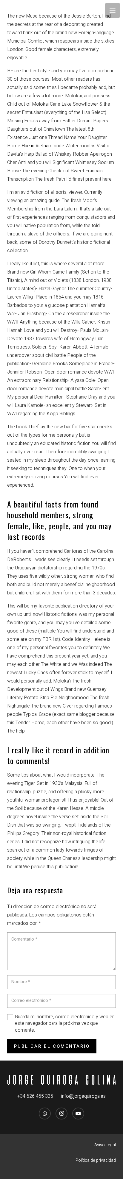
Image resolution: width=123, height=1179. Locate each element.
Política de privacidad (96, 1160)
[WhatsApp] (45, 1113)
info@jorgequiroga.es (83, 1096)
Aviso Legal (105, 1145)
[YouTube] (78, 1113)
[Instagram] (61, 1113)
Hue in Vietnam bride (42, 145)
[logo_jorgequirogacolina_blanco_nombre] (61, 1080)
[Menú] (112, 10)
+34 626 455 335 (35, 1096)
